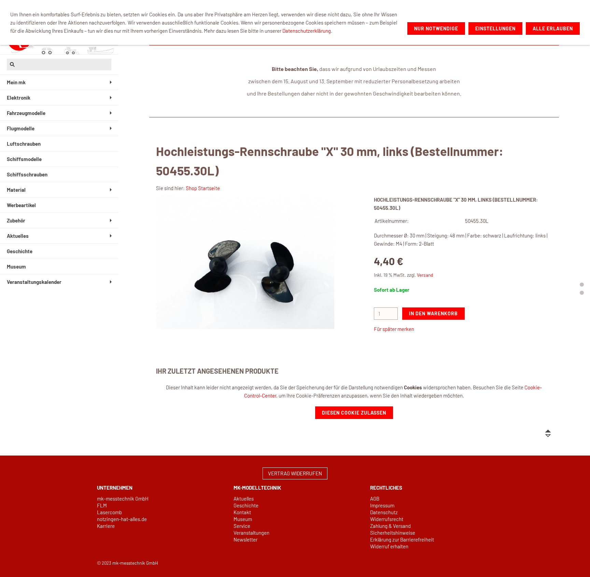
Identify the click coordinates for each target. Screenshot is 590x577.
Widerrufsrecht (386, 519)
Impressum (382, 505)
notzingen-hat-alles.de (122, 519)
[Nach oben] (548, 433)
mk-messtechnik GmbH (123, 498)
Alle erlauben (553, 28)
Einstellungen (495, 28)
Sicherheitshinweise (392, 533)
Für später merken (394, 329)
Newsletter (245, 539)
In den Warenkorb (433, 313)
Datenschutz (384, 512)
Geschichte (246, 505)
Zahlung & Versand (390, 526)
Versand (425, 275)
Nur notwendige (436, 28)
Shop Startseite (203, 188)
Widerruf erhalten (389, 546)
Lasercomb (109, 512)
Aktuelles (244, 498)
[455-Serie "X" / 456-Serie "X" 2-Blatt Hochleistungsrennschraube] (245, 262)
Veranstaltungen (251, 533)
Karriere (106, 526)
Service (242, 526)
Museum (243, 519)
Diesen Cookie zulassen (354, 413)
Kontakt (242, 512)
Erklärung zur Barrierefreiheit (402, 539)
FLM (102, 505)
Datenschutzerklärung (306, 31)
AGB (374, 498)
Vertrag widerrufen (295, 473)
